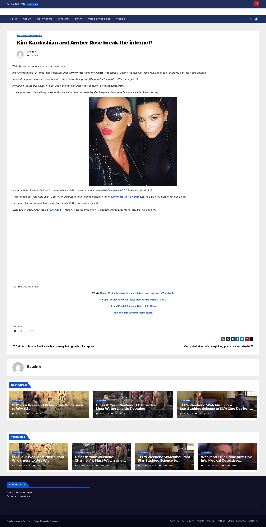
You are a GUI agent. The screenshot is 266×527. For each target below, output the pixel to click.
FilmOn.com (55, 210)
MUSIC (231, 521)
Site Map (63, 19)
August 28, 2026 (22, 465)
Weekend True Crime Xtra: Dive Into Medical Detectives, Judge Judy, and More (226, 460)
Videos (120, 19)
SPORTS (200, 521)
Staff (78, 19)
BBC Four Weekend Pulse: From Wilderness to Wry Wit (47, 407)
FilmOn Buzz (37, 36)
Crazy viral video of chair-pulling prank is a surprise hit (217, 346)
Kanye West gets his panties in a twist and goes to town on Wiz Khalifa (137, 293)
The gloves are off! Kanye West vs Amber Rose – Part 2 (137, 300)
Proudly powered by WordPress (20, 521)
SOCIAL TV (253, 521)
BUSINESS (241, 521)
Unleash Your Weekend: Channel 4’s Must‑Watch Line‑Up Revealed (125, 407)
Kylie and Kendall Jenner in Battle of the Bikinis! (133, 306)
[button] (251, 19)
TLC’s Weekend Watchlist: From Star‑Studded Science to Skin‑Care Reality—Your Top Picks (215, 408)
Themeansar (55, 521)
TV (183, 521)
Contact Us (44, 19)
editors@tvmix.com (23, 492)
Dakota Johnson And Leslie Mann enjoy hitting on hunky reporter (55, 346)
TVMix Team (35, 414)
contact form (24, 496)
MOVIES (190, 521)
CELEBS (221, 521)
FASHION (211, 521)
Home (13, 19)
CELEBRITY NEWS (23, 36)
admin (33, 52)
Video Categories (99, 19)
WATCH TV (174, 521)
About (27, 19)
